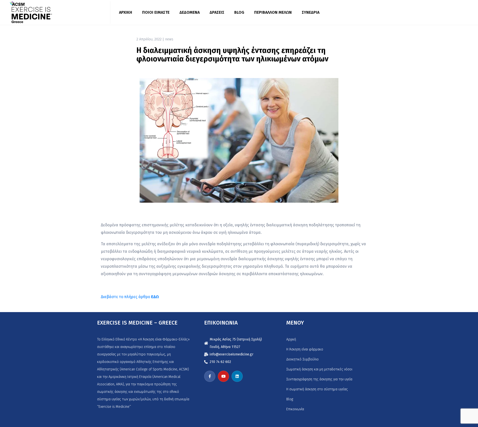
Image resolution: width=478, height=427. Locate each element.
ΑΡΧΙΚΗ (125, 12)
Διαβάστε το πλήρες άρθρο (130, 296)
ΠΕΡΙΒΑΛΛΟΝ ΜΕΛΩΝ (273, 12)
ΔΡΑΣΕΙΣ (217, 12)
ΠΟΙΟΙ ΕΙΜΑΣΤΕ (156, 12)
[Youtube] (223, 376)
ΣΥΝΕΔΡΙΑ (310, 12)
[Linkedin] (237, 376)
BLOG (239, 12)
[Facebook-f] (209, 376)
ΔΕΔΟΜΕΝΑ (189, 12)
